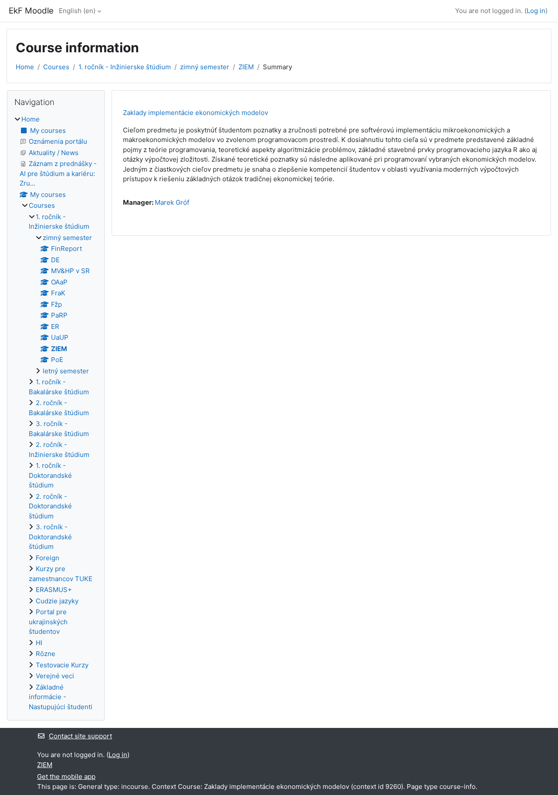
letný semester (66, 371)
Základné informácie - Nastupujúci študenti (60, 697)
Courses (56, 67)
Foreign (47, 558)
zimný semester (204, 67)
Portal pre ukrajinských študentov (48, 622)
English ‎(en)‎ (77, 11)
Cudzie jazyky (57, 601)
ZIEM (246, 67)
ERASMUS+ (54, 589)
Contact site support (80, 736)
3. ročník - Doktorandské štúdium (50, 537)
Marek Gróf (172, 202)
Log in (536, 11)
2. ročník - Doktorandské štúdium (50, 506)
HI (39, 643)
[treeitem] (55, 413)
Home (25, 67)
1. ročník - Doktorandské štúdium (50, 475)
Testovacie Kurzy (62, 665)
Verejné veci (55, 676)
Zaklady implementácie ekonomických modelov (195, 112)
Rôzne (45, 654)
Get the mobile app (66, 776)
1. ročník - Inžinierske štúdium (124, 67)
